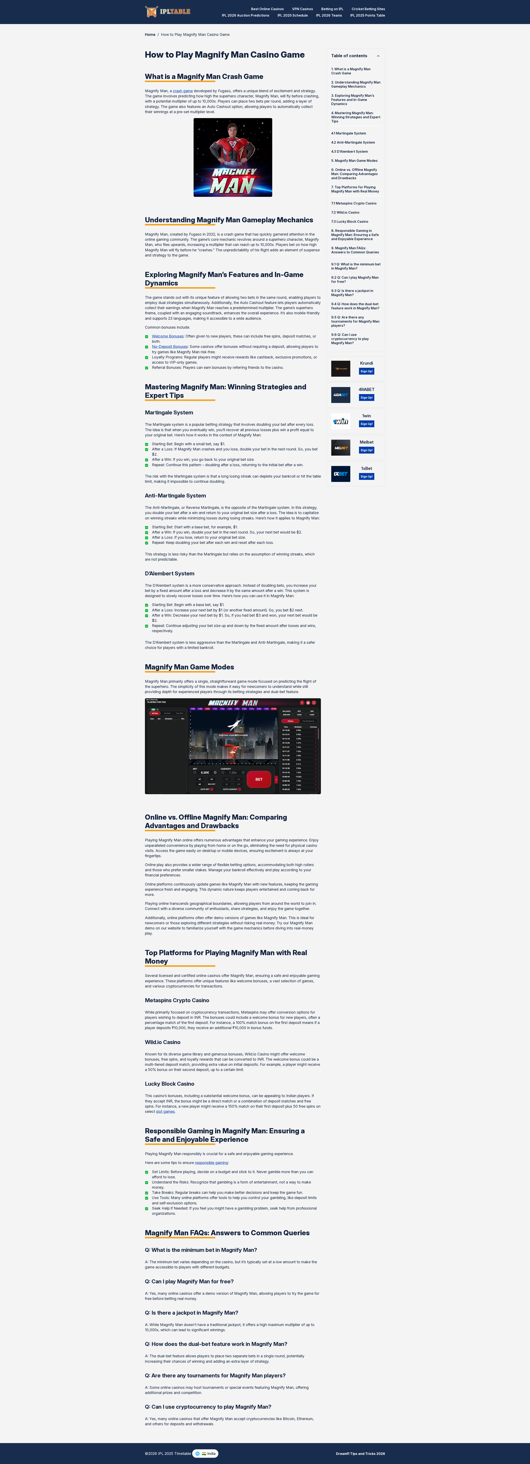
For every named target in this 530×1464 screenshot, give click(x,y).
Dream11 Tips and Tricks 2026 (360, 1454)
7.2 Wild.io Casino (345, 212)
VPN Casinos (302, 9)
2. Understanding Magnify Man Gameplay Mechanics (356, 84)
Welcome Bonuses (168, 336)
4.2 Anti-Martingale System (353, 142)
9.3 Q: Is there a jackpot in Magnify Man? (352, 293)
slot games (165, 1111)
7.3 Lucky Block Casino (349, 221)
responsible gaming (211, 1162)
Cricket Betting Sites (368, 9)
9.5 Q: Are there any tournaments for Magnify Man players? (355, 321)
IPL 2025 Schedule (293, 15)
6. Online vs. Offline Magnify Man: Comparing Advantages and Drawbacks (354, 174)
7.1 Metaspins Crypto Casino (354, 203)
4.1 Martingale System (348, 133)
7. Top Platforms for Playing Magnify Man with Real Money (355, 189)
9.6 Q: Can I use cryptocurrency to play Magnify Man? (350, 339)
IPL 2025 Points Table (367, 15)
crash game (183, 91)
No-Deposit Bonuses (170, 346)
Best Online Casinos (267, 9)
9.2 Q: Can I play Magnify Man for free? (355, 279)
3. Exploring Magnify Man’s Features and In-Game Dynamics (352, 99)
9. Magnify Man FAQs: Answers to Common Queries (355, 250)
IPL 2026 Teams (329, 15)
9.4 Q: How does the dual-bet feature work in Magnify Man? (355, 306)
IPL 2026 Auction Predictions (245, 15)
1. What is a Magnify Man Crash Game (351, 71)
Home (150, 34)
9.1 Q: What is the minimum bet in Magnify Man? (356, 266)
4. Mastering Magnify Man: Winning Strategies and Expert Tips (355, 117)
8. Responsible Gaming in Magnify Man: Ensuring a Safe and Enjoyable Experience (355, 235)
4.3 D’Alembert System (349, 151)
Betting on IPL (332, 9)
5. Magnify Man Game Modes (354, 160)
